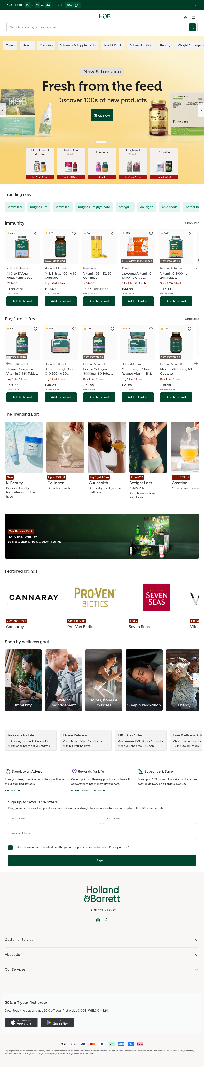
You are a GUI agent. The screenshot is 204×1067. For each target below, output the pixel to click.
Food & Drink (112, 45)
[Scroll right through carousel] (196, 268)
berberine (193, 207)
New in (27, 45)
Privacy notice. (118, 847)
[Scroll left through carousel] (8, 268)
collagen (146, 207)
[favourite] (36, 233)
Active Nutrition (140, 45)
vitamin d (15, 207)
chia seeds (169, 207)
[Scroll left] (8, 680)
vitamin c (63, 207)
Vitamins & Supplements (78, 45)
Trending (46, 45)
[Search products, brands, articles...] (193, 27)
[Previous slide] (3, 110)
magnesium (38, 207)
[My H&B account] (186, 16)
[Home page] (105, 17)
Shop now (102, 115)
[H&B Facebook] (106, 920)
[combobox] (97, 27)
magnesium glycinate (94, 207)
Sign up (102, 860)
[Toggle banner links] (195, 5)
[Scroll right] (196, 605)
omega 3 (125, 207)
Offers (10, 45)
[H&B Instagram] (98, 920)
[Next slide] (201, 110)
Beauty (165, 45)
